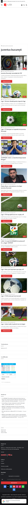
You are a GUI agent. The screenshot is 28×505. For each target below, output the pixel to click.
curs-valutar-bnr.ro (7, 382)
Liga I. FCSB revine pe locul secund (11, 296)
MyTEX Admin (4, 322)
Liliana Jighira (4, 71)
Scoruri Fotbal (4, 432)
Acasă (3, 45)
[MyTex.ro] (8, 5)
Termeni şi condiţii (4, 466)
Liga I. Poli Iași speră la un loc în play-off (12, 214)
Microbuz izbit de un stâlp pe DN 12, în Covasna (12, 411)
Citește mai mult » (7, 81)
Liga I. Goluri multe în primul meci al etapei (13, 324)
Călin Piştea (4, 155)
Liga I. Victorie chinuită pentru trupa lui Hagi (13, 101)
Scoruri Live (3, 429)
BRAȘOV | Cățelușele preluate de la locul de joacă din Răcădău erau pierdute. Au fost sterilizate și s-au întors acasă (13, 408)
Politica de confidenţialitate (6, 469)
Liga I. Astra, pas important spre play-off (12, 269)
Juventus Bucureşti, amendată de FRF (11, 73)
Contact (2, 452)
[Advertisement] (14, 25)
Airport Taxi (3, 431)
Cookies (2, 463)
